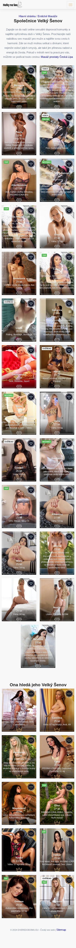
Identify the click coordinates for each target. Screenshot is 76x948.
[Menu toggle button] (70, 4)
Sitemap (61, 929)
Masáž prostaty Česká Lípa (57, 56)
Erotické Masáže (47, 16)
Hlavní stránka (27, 16)
